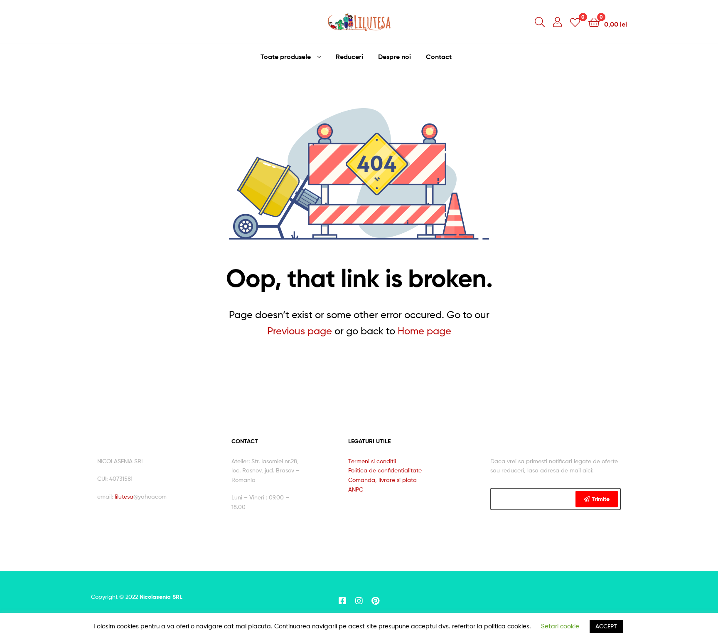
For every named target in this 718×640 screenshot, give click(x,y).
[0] (575, 22)
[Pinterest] (375, 601)
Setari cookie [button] (560, 626)
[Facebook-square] (342, 601)
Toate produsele (286, 56)
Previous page (299, 331)
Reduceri (349, 56)
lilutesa (124, 496)
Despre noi (394, 56)
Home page (424, 331)
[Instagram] (359, 601)
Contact (439, 56)
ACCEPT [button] (606, 626)
